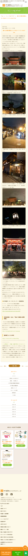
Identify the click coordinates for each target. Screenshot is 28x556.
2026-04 (14, 414)
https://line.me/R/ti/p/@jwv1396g (10, 338)
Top (2, 16)
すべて (13, 376)
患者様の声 (3, 521)
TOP (2, 506)
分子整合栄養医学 (14, 385)
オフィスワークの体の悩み (6, 534)
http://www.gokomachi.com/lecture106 (11, 311)
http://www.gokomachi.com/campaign (11, 331)
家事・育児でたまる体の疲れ (7, 537)
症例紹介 (14, 392)
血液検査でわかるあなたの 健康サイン (6, 543)
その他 (13, 395)
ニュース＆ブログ (10, 16)
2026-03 (14, 416)
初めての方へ (4, 511)
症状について (14, 388)
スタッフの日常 (14, 390)
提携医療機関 (4, 516)
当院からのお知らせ (14, 378)
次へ (23, 366)
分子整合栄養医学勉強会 (14, 383)
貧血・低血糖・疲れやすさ (6, 532)
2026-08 (14, 404)
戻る (5, 366)
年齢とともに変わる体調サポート (8, 539)
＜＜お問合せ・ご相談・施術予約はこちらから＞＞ (13, 344)
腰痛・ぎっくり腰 (4, 529)
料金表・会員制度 (4, 513)
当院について (4, 508)
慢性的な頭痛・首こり (5, 527)
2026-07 (14, 407)
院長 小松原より (14, 380)
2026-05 (14, 411)
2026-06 (14, 409)
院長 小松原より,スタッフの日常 (8, 28)
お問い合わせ (4, 524)
